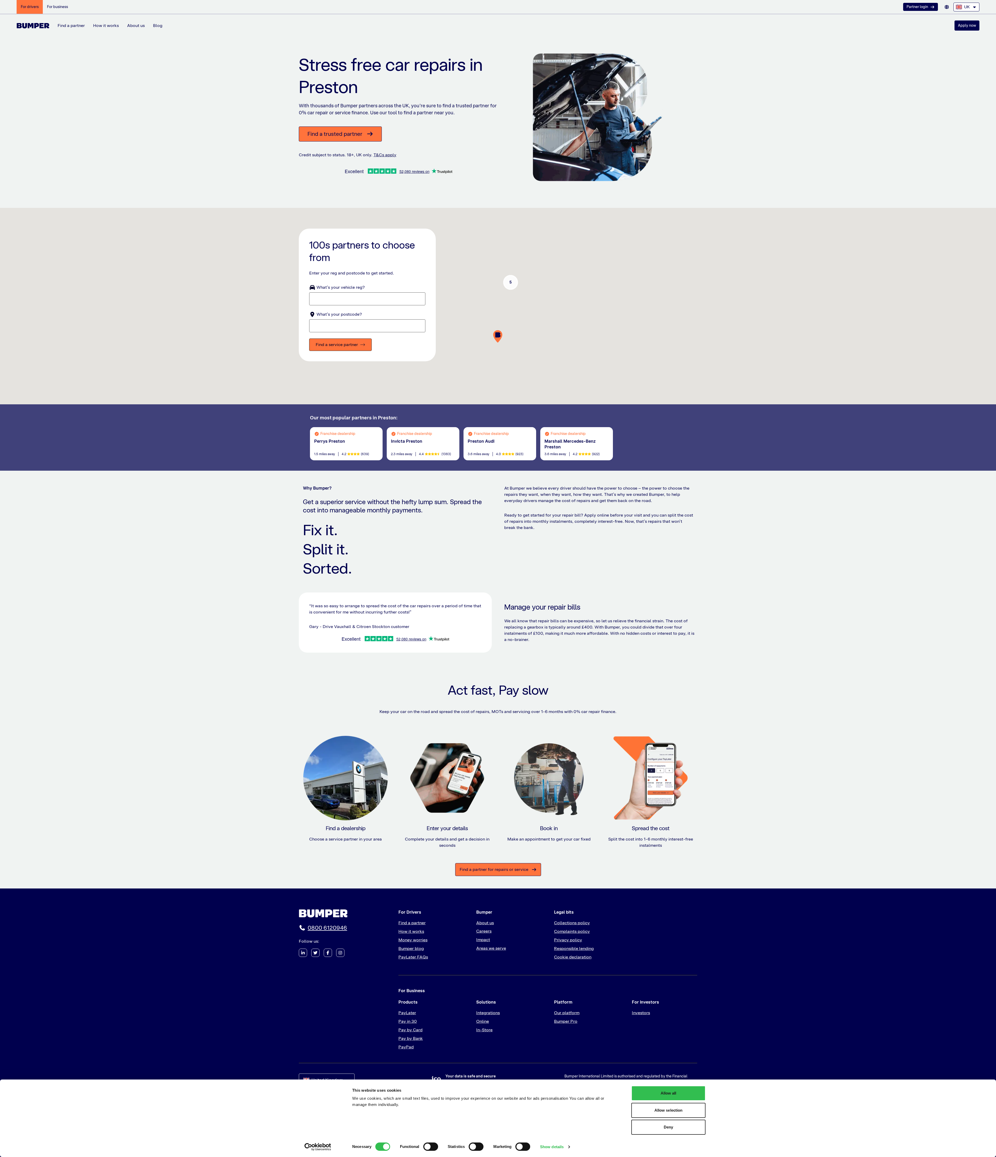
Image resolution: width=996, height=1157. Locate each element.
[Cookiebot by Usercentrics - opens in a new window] (318, 1147)
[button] (510, 282)
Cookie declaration (572, 957)
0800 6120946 (327, 928)
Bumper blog (411, 948)
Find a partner (71, 25)
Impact (483, 939)
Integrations (488, 1012)
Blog (157, 25)
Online (482, 1021)
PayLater (407, 1012)
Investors (641, 1012)
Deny (668, 1127)
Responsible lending (574, 948)
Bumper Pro (565, 1021)
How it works (106, 25)
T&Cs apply (385, 154)
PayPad (406, 1047)
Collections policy (572, 922)
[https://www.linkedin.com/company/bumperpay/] (303, 953)
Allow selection (668, 1110)
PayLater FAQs (413, 957)
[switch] (430, 1146)
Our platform (566, 1012)
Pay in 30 (407, 1021)
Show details (552, 1147)
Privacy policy (568, 939)
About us (136, 25)
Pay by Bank (410, 1038)
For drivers (30, 7)
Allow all (668, 1093)
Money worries (412, 939)
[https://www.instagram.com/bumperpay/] (340, 953)
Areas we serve (491, 948)
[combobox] (966, 7)
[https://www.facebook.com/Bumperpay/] (328, 953)
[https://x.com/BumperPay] (315, 953)
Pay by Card (410, 1029)
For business (57, 7)
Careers (484, 931)
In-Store (484, 1029)
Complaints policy (572, 931)
